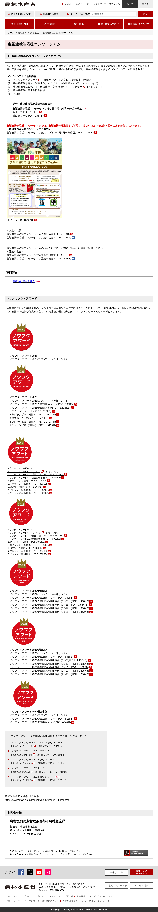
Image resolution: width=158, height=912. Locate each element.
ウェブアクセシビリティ (101, 896)
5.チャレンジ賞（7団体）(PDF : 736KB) (27, 554)
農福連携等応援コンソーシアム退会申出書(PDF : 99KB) (37, 255)
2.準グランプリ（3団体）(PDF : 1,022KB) (33, 414)
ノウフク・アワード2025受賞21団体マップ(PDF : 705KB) (41, 404)
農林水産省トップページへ (141, 872)
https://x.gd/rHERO (21, 780)
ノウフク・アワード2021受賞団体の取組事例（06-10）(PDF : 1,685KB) (49, 664)
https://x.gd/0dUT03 (22, 746)
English (68, 4)
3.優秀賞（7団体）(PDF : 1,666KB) (25, 487)
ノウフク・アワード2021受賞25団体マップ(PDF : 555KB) (41, 656)
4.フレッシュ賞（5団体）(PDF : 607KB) (27, 551)
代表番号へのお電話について (81, 887)
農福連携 (34, 32)
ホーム (11, 32)
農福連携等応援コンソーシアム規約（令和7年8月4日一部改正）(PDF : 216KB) (50, 132)
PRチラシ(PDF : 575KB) (20, 220)
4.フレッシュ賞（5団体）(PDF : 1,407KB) (33, 421)
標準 (130, 4)
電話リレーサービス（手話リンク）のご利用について (33, 901)
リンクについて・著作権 (61, 896)
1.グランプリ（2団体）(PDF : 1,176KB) (27, 480)
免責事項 (81, 896)
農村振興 (22, 32)
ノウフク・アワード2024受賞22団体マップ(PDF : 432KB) (35, 474)
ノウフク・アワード (26, 79)
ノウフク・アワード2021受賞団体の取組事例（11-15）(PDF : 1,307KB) (49, 667)
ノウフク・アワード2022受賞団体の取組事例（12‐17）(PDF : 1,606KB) (49, 608)
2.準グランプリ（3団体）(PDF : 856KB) (27, 484)
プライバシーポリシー (34, 896)
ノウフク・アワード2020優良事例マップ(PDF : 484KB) (40, 722)
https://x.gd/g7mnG (21, 763)
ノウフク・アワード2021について (28, 653)
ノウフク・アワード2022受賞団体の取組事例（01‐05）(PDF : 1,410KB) (49, 601)
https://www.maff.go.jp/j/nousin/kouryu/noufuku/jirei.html (37, 800)
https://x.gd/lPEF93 (21, 754)
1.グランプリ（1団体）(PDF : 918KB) (30, 411)
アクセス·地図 (141, 885)
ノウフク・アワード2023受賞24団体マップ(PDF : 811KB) (35, 535)
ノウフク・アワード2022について (28, 594)
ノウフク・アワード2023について (23, 532)
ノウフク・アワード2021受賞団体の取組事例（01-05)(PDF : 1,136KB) (48, 660)
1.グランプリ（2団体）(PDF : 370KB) (26, 542)
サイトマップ (99, 4)
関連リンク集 (116, 872)
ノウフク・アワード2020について (28, 715)
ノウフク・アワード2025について (28, 400)
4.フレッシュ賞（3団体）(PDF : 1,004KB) (28, 490)
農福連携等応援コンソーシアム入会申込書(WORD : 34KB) (39, 237)
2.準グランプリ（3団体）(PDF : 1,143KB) (28, 545)
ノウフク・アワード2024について (23, 471)
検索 (145, 13)
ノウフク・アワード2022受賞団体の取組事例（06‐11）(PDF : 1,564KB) (49, 604)
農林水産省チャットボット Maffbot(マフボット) (86, 901)
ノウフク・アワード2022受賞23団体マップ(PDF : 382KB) (41, 597)
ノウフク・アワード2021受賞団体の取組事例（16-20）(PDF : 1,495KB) (49, 670)
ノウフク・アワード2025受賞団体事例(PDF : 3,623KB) (40, 407)
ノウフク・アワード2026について (28, 359)
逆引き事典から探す (21, 14)
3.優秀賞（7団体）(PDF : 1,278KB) (29, 418)
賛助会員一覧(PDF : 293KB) (28, 115)
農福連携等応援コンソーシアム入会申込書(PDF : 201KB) (38, 234)
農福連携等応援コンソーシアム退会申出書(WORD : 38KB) (39, 258)
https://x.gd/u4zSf (20, 771)
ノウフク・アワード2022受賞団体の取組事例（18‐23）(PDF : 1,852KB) (49, 612)
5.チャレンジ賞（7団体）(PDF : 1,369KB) (28, 493)
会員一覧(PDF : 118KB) (25, 112)
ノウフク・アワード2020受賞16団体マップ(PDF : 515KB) (41, 718)
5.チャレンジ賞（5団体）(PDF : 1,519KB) (33, 425)
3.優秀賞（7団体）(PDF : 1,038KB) (25, 548)
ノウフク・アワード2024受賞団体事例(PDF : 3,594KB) (34, 477)
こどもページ (82, 4)
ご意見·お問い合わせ (116, 885)
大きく (145, 4)
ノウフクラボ (74, 86)
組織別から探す (50, 14)
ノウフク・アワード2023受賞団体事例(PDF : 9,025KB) (34, 539)
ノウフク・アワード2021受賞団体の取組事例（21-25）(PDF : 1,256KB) (49, 674)
